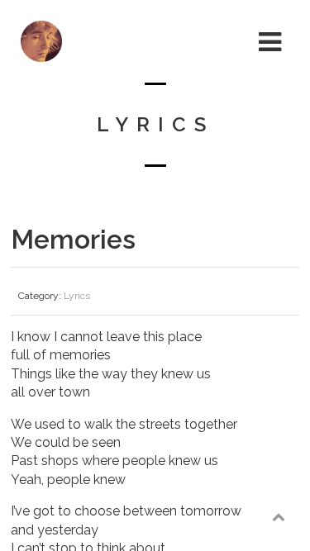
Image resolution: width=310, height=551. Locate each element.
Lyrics (77, 296)
